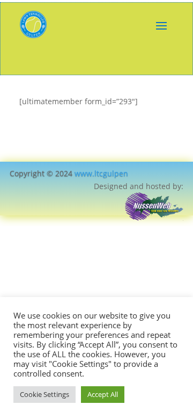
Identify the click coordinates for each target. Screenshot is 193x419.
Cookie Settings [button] (44, 394)
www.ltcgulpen (101, 173)
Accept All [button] (102, 394)
